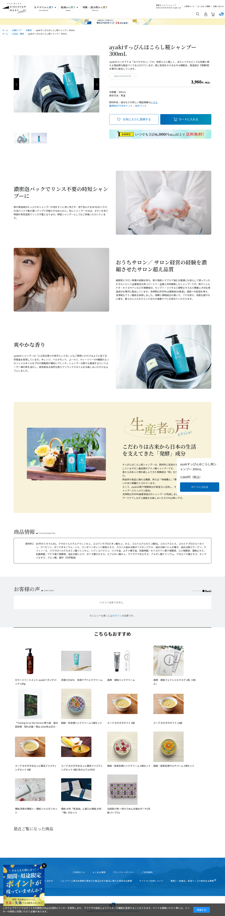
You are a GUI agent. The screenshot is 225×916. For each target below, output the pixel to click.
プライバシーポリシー (124, 872)
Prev (16, 84)
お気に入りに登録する (137, 119)
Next (96, 84)
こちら (154, 102)
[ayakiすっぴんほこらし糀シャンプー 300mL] (21, 138)
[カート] (213, 14)
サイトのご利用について (151, 881)
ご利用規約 (147, 872)
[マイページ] (205, 14)
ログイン (117, 615)
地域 (68, 8)
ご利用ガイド (189, 6)
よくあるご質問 (203, 6)
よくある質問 (99, 872)
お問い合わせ (218, 6)
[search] (197, 14)
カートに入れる (188, 119)
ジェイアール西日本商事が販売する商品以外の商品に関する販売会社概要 (96, 881)
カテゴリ (44, 8)
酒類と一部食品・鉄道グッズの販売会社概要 (192, 881)
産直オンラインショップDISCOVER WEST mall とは (168, 6)
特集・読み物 (95, 8)
